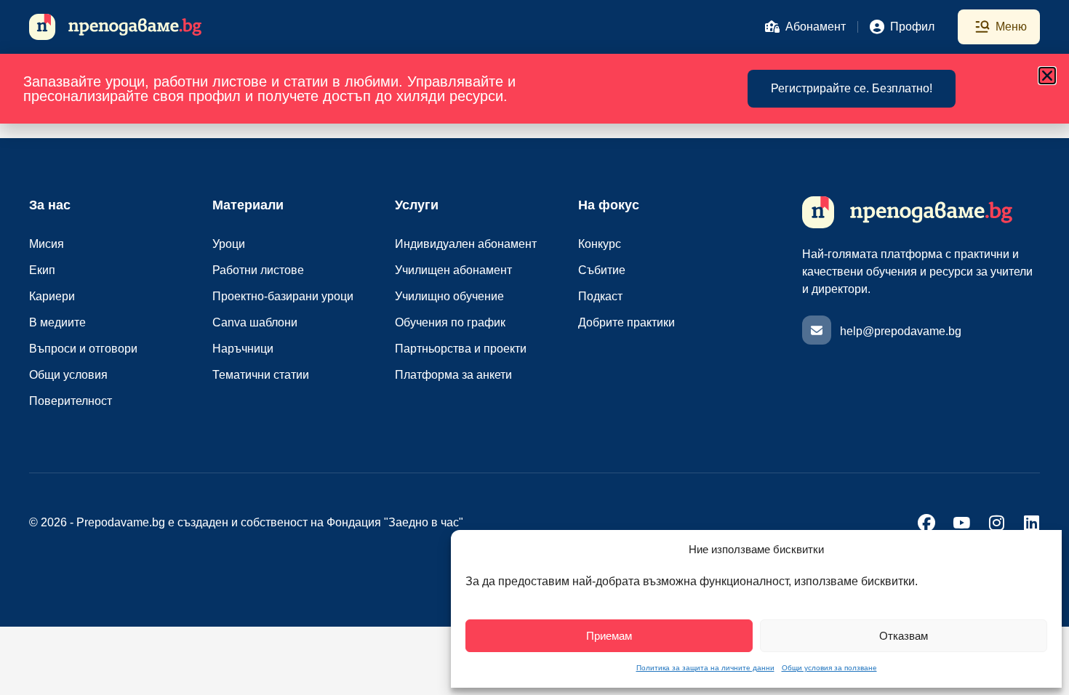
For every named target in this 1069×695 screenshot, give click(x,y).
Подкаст (600, 296)
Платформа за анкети (453, 375)
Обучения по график (450, 322)
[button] (1047, 75)
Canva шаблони (254, 322)
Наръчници (242, 348)
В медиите (57, 322)
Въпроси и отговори (83, 348)
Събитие (601, 270)
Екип (42, 270)
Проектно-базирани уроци (282, 296)
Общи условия (68, 375)
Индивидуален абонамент (466, 244)
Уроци (228, 244)
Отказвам (903, 636)
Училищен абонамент (453, 270)
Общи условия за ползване (829, 668)
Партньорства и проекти (461, 348)
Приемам (609, 636)
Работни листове (258, 270)
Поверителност (70, 401)
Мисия (46, 244)
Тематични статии (260, 375)
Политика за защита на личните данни (705, 668)
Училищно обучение (449, 296)
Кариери (52, 296)
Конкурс (599, 244)
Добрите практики (626, 322)
